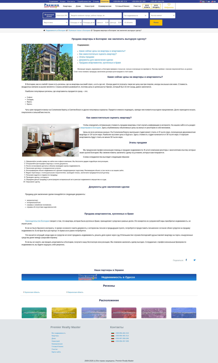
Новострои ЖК (61, 15)
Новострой (89, 6)
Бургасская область (32, 292)
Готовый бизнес (122, 6)
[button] (55, 22)
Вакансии (105, 1)
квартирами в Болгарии (91, 128)
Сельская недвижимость (184, 313)
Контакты (71, 1)
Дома (78, 6)
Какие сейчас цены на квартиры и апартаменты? (102, 51)
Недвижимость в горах (64, 313)
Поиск (156, 22)
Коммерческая (104, 6)
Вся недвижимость (59, 333)
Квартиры (67, 6)
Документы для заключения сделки (96, 60)
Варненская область (75, 292)
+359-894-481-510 (122, 333)
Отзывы (96, 1)
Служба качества (84, 1)
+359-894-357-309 (138, 1)
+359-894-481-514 (120, 1)
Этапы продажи (86, 57)
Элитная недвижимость (124, 313)
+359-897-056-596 (157, 1)
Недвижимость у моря (34, 313)
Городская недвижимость (154, 313)
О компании (53, 1)
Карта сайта (56, 352)
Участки (137, 6)
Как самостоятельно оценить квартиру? (98, 54)
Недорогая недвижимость (94, 313)
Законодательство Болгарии (37, 221)
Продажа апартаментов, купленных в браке (100, 63)
